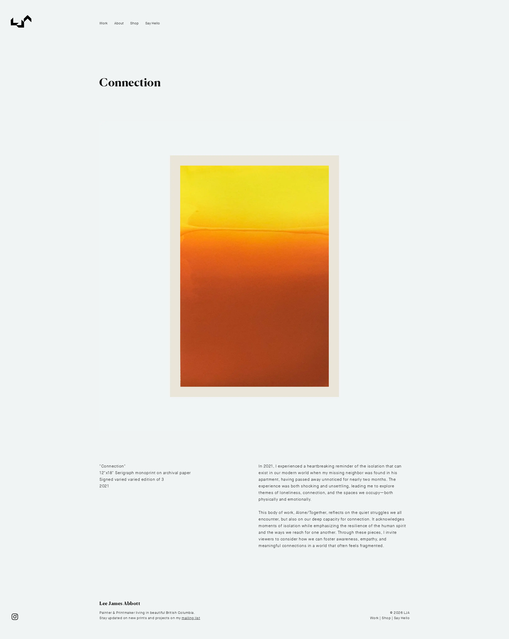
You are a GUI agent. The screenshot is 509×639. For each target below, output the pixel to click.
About (119, 23)
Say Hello (152, 23)
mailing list (191, 618)
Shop (134, 23)
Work (103, 23)
